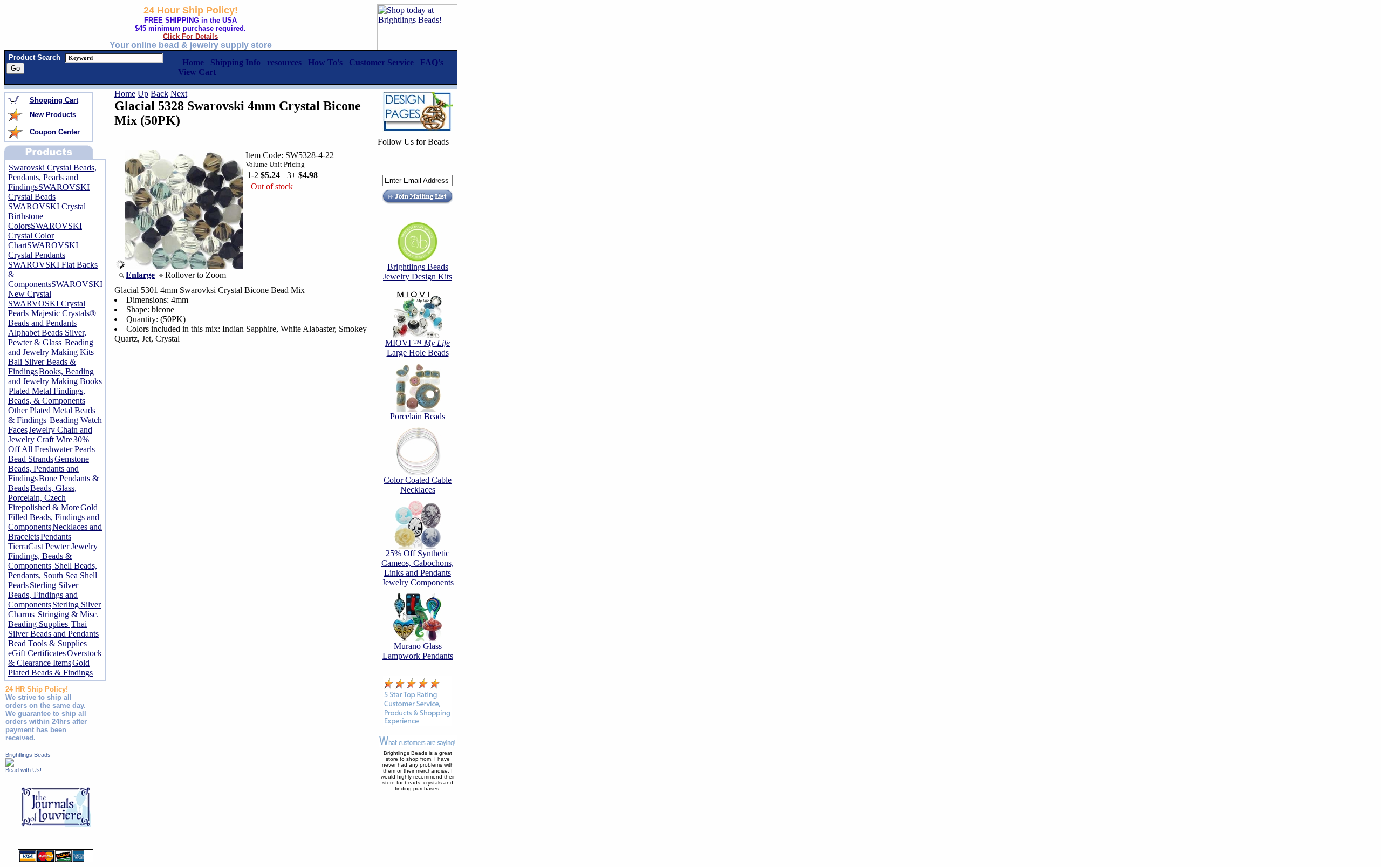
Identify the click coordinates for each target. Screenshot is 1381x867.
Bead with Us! (23, 770)
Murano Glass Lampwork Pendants (417, 650)
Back (159, 93)
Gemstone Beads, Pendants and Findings (48, 468)
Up (143, 93)
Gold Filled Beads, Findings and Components (53, 517)
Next (178, 93)
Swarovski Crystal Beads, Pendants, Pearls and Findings (52, 177)
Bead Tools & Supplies (47, 643)
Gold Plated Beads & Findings (50, 667)
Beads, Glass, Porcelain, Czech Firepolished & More (43, 497)
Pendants (55, 536)
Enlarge (140, 274)
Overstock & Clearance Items (55, 657)
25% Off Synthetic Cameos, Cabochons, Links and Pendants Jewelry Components (417, 568)
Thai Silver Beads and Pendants (53, 628)
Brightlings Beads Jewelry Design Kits (417, 271)
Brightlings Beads (28, 755)
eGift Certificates (37, 653)
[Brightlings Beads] (9, 763)
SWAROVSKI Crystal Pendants (43, 250)
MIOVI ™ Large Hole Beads (417, 347)
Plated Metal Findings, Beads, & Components (46, 395)
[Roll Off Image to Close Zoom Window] (184, 265)
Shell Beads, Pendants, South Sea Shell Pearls (52, 575)
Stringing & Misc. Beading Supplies (53, 619)
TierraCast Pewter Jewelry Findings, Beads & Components (53, 556)
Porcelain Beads (417, 416)
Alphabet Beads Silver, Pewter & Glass (47, 337)
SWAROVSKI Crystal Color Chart (45, 235)
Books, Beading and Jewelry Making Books (55, 376)
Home (124, 93)
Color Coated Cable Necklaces (418, 484)
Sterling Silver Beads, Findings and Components (43, 595)
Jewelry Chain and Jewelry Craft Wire (50, 434)
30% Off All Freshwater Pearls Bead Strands (51, 449)
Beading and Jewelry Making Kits (51, 347)
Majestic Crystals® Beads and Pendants (52, 318)
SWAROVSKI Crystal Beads (49, 191)
